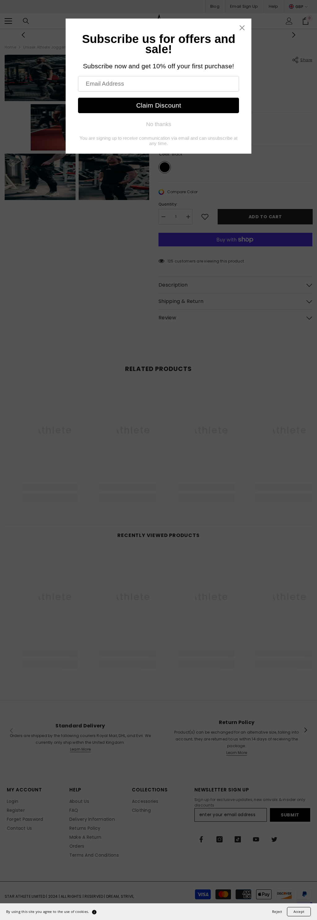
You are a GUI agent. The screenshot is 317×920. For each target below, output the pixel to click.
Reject (277, 911)
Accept (298, 911)
